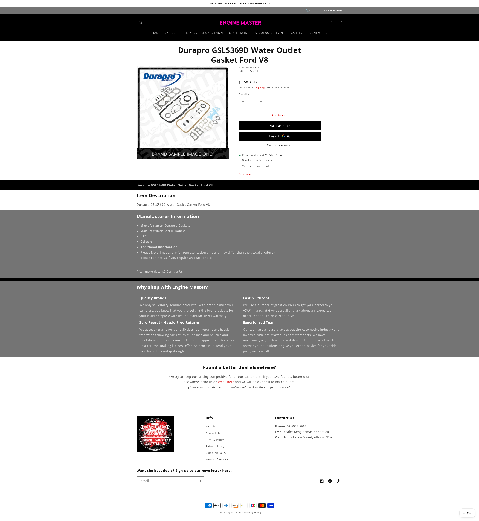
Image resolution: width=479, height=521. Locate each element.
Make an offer (280, 126)
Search (210, 426)
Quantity (244, 94)
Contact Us (174, 271)
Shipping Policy (216, 453)
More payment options (279, 145)
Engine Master (233, 512)
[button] (141, 22)
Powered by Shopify (251, 512)
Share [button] (247, 174)
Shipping (260, 87)
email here (226, 382)
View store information (257, 166)
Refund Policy (215, 446)
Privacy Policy (215, 440)
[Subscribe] (200, 480)
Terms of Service (217, 459)
